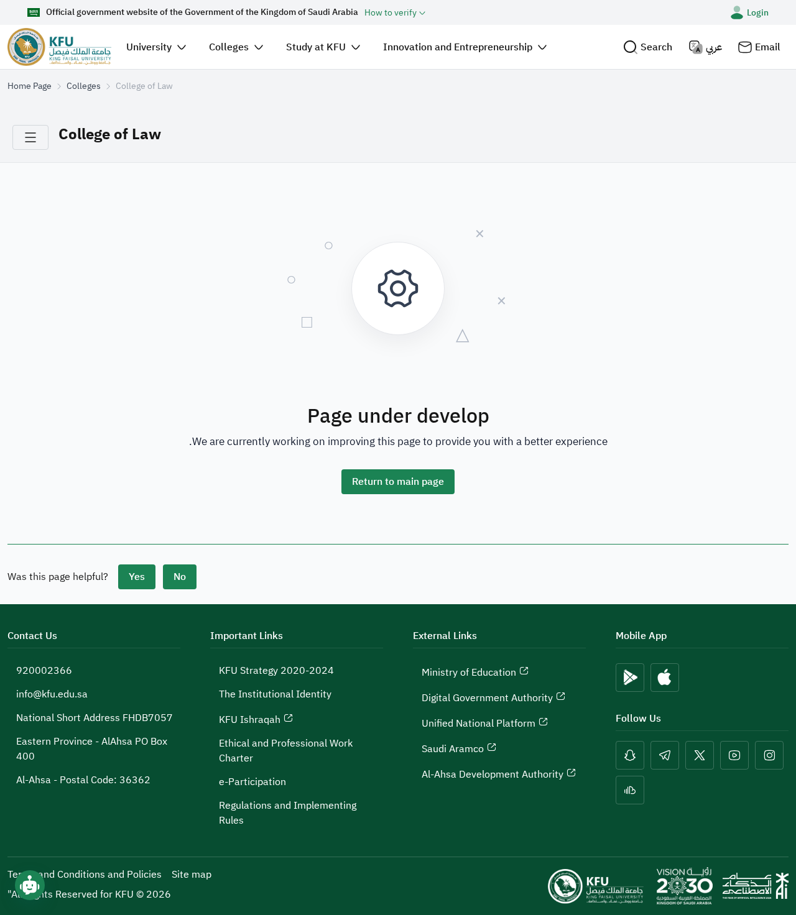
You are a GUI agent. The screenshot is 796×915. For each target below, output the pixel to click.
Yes (137, 576)
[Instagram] (769, 755)
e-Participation (252, 782)
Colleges (84, 86)
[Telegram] (664, 755)
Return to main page (398, 481)
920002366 (44, 670)
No (180, 576)
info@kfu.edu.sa (52, 694)
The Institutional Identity (275, 694)
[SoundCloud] (630, 790)
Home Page (29, 86)
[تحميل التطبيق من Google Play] (630, 677)
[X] (699, 755)
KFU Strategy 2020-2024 (276, 670)
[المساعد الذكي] (30, 885)
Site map (191, 874)
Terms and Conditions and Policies (84, 874)
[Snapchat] (630, 755)
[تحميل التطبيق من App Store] (664, 677)
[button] (647, 47)
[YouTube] (734, 755)
